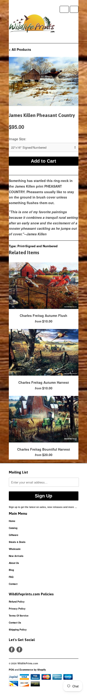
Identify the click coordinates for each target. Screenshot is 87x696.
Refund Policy (17, 601)
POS (11, 669)
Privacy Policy (17, 608)
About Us (14, 563)
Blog (11, 570)
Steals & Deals (17, 542)
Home (12, 521)
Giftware (13, 535)
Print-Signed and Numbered (37, 246)
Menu (64, 9)
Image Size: (17, 139)
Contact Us (15, 622)
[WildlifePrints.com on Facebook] (19, 649)
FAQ (11, 577)
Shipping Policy (18, 629)
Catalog (13, 528)
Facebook (12, 649)
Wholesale (15, 549)
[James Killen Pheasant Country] (43, 81)
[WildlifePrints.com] (32, 24)
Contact (13, 584)
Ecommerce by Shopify (32, 669)
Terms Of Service (19, 615)
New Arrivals (16, 556)
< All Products (20, 49)
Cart (74, 9)
